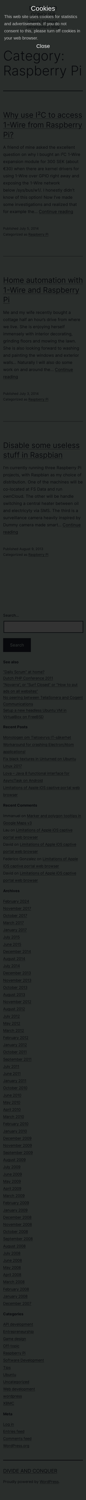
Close (43, 46)
